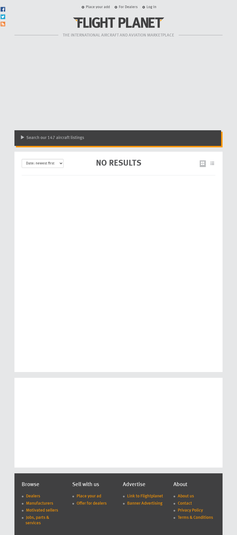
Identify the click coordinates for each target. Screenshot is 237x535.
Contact (185, 503)
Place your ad (89, 496)
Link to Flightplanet (145, 496)
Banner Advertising (144, 503)
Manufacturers (39, 503)
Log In (151, 7)
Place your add (98, 7)
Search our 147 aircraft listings (54, 138)
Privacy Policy (190, 510)
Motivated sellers (42, 510)
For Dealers (128, 7)
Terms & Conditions (195, 518)
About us (186, 496)
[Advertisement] (118, 83)
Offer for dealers (92, 503)
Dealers (33, 496)
